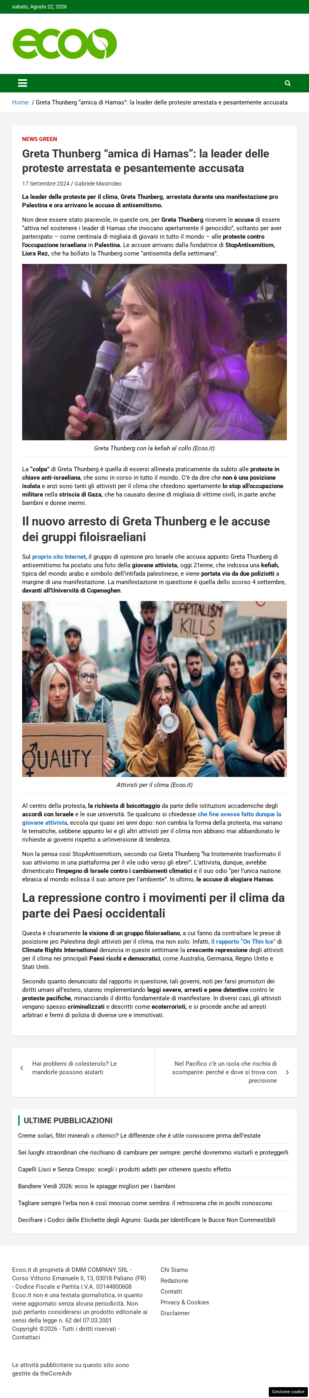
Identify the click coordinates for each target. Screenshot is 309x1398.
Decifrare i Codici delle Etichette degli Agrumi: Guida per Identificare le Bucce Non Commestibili (147, 1220)
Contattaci (26, 1337)
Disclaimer (175, 1313)
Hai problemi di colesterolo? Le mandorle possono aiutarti (74, 1068)
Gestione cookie (288, 1391)
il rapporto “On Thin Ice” (243, 941)
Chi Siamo (174, 1269)
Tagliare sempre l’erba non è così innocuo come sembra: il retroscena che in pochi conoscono (145, 1203)
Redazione (174, 1280)
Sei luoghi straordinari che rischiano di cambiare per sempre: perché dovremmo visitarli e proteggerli (153, 1152)
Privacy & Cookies (185, 1302)
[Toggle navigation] (22, 83)
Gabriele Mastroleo (98, 183)
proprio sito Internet (59, 556)
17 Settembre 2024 (46, 183)
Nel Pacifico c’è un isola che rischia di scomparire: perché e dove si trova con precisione (224, 1072)
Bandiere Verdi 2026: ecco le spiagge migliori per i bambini (96, 1186)
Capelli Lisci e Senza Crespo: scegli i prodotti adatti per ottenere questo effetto (124, 1169)
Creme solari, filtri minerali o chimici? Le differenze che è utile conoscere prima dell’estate (139, 1135)
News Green (39, 139)
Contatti (171, 1291)
